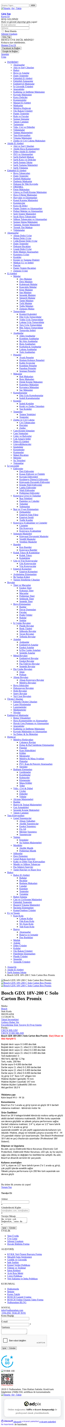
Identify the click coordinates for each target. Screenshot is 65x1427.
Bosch (4, 1008)
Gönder (12, 1228)
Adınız (4, 1199)
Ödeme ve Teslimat (16, 1268)
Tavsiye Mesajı (8, 1216)
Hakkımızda (13, 1289)
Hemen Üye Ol (8, 45)
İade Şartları (13, 1262)
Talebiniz (5, 1327)
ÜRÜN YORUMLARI (12, 1033)
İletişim (10, 1291)
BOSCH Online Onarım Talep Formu (25, 1299)
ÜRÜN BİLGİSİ (9, 1030)
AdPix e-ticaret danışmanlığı (40, 1409)
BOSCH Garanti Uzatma (19, 1297)
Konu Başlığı (7, 1315)
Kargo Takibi (13, 1294)
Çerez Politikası (14, 1276)
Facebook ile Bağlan (11, 48)
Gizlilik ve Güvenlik (17, 1259)
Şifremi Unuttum (9, 34)
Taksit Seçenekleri (10, 1019)
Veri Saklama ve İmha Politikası (22, 1278)
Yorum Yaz (6, 1187)
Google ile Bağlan (10, 51)
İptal (4, 1228)
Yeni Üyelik (13, 1236)
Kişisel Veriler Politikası (18, 1265)
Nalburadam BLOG (16, 1302)
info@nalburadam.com (12, 1310)
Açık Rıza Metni (15, 1273)
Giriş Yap (6, 37)
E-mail (4, 1321)
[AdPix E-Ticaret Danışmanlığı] (32, 1403)
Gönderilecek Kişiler (11, 1207)
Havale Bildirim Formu (18, 1244)
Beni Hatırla (10, 31)
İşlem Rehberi (14, 1270)
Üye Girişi (12, 1238)
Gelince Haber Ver (10, 1022)
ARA (33, 5)
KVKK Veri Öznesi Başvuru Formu (24, 1254)
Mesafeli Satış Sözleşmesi (19, 1257)
